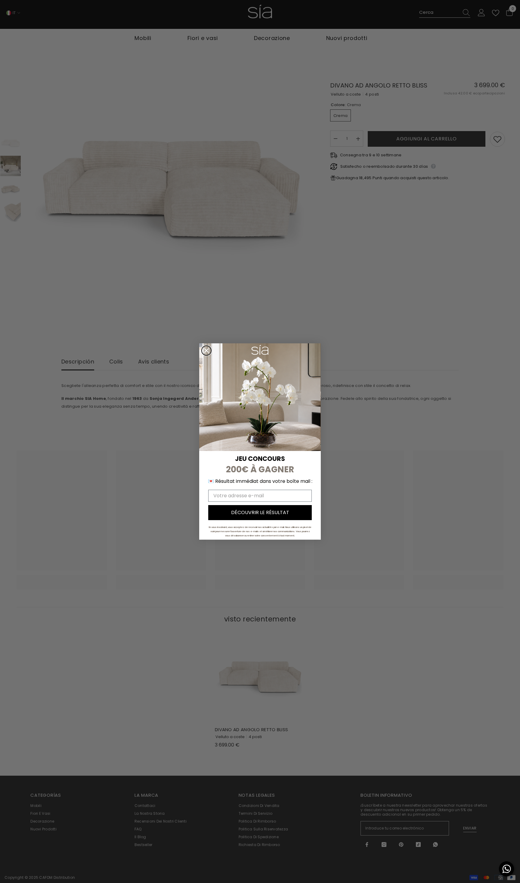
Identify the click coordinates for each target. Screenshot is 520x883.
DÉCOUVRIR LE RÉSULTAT (260, 512)
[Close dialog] (206, 350)
